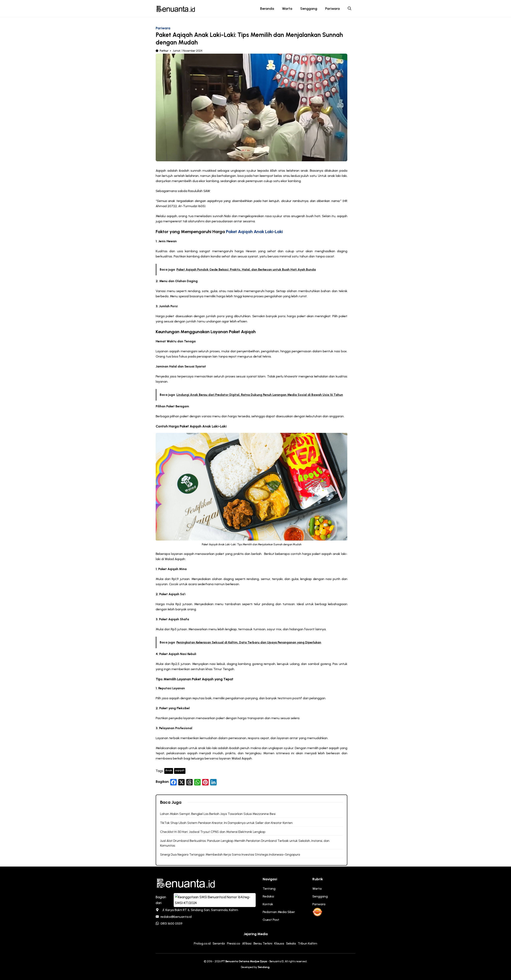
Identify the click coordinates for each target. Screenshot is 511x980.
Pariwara (332, 8)
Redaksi (268, 896)
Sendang (263, 967)
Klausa (279, 943)
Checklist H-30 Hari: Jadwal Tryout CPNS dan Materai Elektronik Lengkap (212, 832)
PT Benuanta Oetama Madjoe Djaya (244, 961)
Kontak (268, 904)
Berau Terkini (263, 943)
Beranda (267, 8)
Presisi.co (233, 943)
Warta (287, 8)
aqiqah (179, 770)
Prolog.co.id (202, 943)
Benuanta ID (276, 961)
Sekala (291, 943)
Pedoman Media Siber (279, 912)
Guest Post (271, 920)
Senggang (308, 8)
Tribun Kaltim (307, 943)
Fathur (164, 50)
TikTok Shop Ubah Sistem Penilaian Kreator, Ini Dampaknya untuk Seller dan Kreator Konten (226, 823)
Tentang (269, 888)
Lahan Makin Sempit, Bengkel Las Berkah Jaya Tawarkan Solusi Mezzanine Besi (217, 814)
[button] (349, 9)
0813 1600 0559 (171, 923)
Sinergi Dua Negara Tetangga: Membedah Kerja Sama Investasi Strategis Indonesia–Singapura (230, 854)
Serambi (219, 943)
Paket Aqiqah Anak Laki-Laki (254, 231)
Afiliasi (247, 943)
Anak (168, 770)
